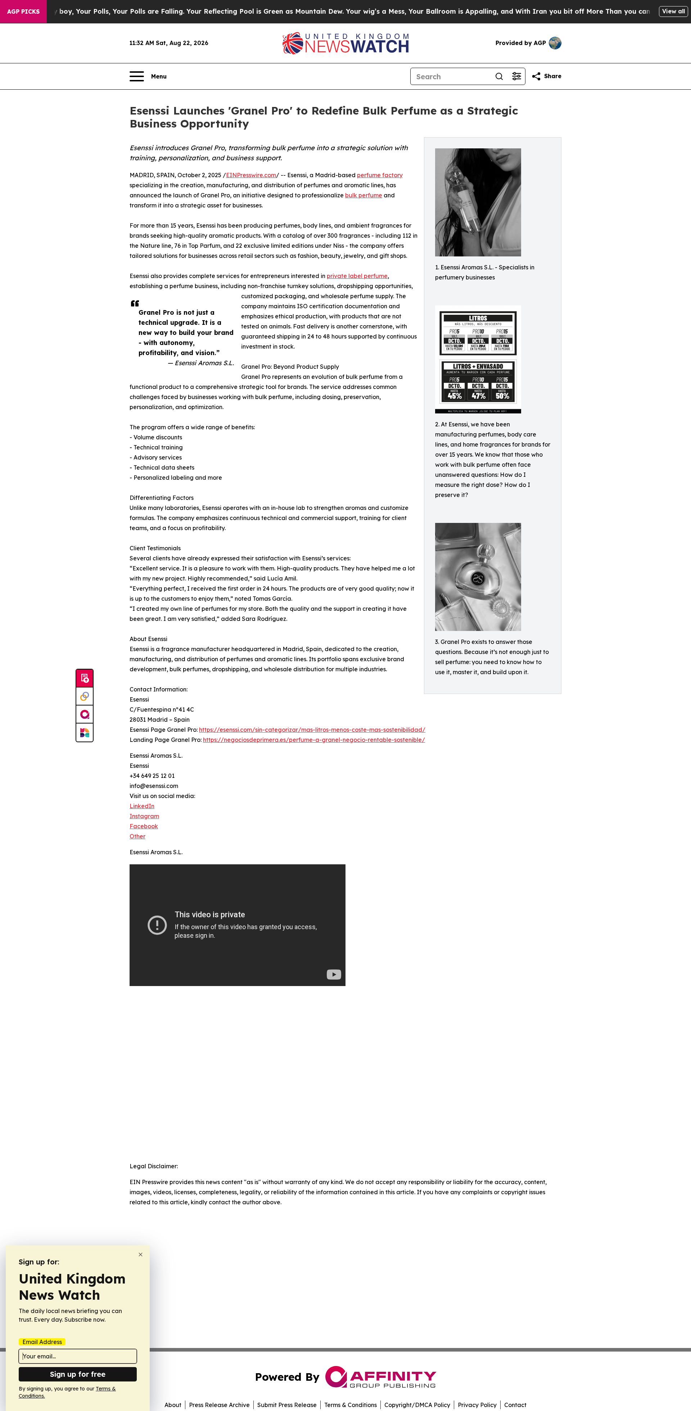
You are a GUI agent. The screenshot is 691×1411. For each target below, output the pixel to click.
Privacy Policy (477, 1404)
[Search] (499, 76)
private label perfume (357, 275)
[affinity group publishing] (84, 715)
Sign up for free (77, 1374)
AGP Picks (23, 11)
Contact (515, 1404)
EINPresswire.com (251, 175)
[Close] (140, 1254)
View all (673, 11)
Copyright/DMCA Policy (417, 1404)
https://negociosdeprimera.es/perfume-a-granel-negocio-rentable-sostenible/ (314, 739)
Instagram (144, 816)
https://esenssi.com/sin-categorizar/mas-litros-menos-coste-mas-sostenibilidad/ (312, 729)
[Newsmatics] (84, 733)
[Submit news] (84, 678)
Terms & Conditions (350, 1404)
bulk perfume (363, 195)
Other (137, 836)
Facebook (144, 826)
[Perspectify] (84, 696)
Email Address (42, 1341)
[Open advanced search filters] (516, 76)
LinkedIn (142, 806)
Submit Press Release (287, 1404)
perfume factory (380, 175)
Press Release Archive (219, 1404)
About (172, 1404)
